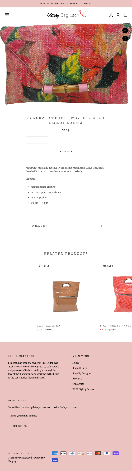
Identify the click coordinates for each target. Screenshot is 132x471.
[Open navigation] (7, 14)
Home (75, 362)
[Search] (118, 14)
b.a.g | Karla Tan (49, 326)
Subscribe (20, 426)
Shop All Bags (79, 368)
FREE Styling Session (83, 389)
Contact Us (78, 383)
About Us (77, 378)
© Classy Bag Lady (20, 453)
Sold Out (66, 151)
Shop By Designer (81, 373)
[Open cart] (125, 15)
